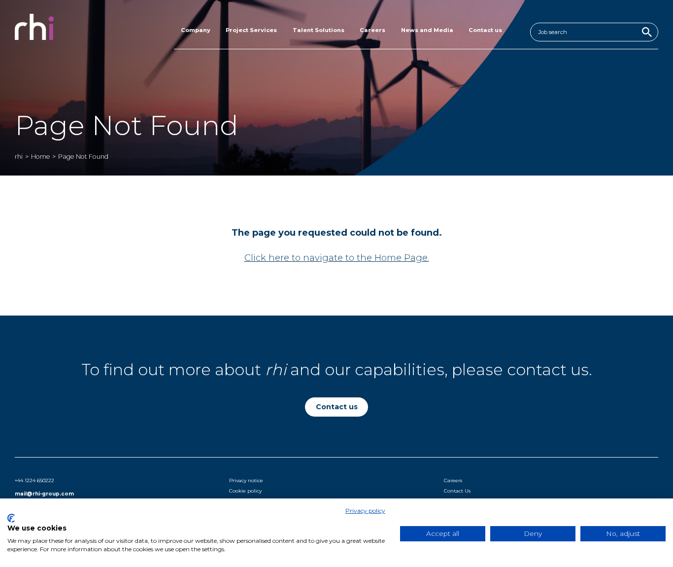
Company (195, 30)
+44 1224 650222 (34, 480)
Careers (372, 30)
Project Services (251, 30)
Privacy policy (365, 510)
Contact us (485, 30)
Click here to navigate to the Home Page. (336, 257)
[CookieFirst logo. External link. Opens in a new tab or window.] (11, 518)
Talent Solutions (318, 30)
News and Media (427, 30)
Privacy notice (246, 480)
